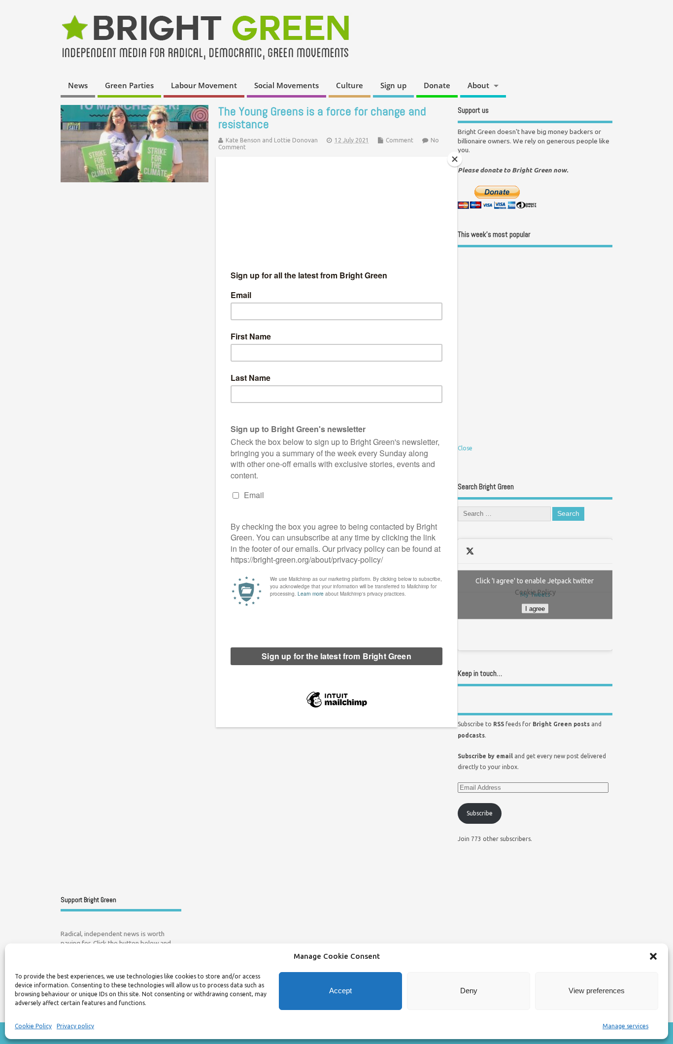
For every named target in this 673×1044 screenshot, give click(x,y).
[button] (653, 956)
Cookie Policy (33, 1026)
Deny (468, 990)
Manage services (625, 1026)
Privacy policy (75, 1026)
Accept (340, 990)
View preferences (597, 990)
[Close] (454, 159)
